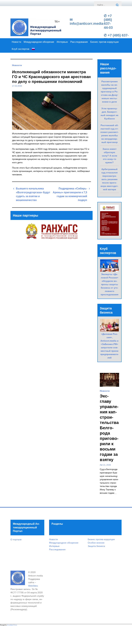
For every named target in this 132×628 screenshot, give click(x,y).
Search (117, 5)
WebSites (33, 585)
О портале (16, 539)
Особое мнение (96, 542)
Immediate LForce (12, 625)
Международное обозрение (39, 42)
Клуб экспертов (20, 49)
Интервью (62, 42)
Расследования (79, 42)
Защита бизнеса (96, 546)
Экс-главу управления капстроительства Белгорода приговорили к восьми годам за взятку (109, 428)
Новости (16, 42)
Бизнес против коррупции (104, 42)
